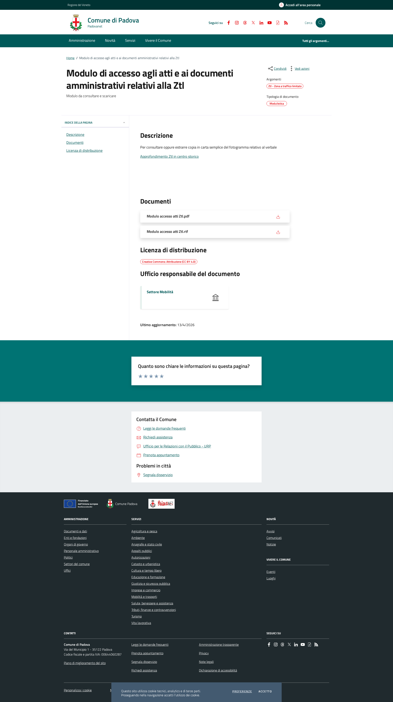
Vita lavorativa (141, 622)
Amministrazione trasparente (219, 644)
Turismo (136, 616)
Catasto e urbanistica (145, 563)
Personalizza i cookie (78, 690)
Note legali (206, 661)
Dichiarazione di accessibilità (218, 670)
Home (70, 57)
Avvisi (270, 531)
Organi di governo (76, 544)
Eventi (271, 571)
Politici (68, 557)
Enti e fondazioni (75, 537)
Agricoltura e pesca (144, 531)
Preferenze (242, 691)
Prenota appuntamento (147, 653)
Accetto (265, 691)
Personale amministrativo (81, 550)
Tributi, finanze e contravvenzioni (153, 609)
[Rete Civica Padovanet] (162, 504)
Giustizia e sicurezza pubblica (150, 583)
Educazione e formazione (148, 577)
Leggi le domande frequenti (149, 644)
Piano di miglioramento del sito (85, 662)
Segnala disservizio (144, 661)
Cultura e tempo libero (146, 570)
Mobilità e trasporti (144, 596)
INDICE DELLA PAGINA (78, 122)
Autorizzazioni (140, 557)
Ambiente (138, 537)
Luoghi (271, 578)
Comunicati (274, 537)
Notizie (271, 544)
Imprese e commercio (145, 590)
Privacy (204, 653)
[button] (320, 23)
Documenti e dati (75, 531)
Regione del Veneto (79, 5)
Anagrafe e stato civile (146, 544)
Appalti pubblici (141, 550)
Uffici (67, 570)
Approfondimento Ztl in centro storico (169, 156)
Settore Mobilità (160, 292)
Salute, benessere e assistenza (152, 603)
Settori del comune (77, 563)
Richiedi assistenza (144, 670)
